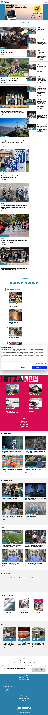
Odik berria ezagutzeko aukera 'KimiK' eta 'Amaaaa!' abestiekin (35, 499)
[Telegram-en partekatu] (26, 283)
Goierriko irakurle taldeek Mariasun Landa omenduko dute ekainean (14, 79)
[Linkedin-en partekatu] (33, 283)
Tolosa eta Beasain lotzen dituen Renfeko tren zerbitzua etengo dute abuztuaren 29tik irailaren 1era (9, 644)
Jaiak (10, 335)
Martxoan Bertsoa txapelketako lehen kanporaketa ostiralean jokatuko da (42, 116)
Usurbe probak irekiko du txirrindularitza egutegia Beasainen (14, 241)
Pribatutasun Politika (10, 668)
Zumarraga (6, 139)
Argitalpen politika (24, 695)
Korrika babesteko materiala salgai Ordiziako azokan (41, 68)
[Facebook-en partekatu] (11, 283)
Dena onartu (39, 367)
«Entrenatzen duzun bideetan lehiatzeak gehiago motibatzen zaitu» (12, 470)
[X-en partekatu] (14, 283)
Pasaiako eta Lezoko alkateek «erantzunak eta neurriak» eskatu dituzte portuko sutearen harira (38, 644)
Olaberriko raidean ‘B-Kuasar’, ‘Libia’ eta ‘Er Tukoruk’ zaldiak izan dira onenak (41, 91)
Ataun (38, 76)
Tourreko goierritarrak (30, 516)
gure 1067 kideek (9, 349)
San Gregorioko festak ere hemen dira (15, 338)
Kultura (30, 79)
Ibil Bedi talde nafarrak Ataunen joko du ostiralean (41, 79)
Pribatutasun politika (24, 698)
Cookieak (24, 700)
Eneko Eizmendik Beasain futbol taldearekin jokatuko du (11, 176)
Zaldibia (39, 99)
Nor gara (24, 428)
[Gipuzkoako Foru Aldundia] (24, 710)
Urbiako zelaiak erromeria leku (9, 498)
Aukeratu (23, 367)
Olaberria (39, 86)
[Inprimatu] (37, 283)
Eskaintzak (24, 424)
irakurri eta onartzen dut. (15, 668)
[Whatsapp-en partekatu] (29, 283)
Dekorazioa (9, 612)
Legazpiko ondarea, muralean (13, 323)
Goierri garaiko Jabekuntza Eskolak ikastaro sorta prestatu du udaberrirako (41, 42)
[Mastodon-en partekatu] (18, 283)
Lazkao (2, 203)
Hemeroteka (24, 426)
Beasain (2, 173)
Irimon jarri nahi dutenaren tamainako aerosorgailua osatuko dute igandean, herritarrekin (13, 142)
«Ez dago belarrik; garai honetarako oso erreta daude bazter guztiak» (35, 452)
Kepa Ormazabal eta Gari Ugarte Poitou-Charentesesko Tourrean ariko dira (35, 546)
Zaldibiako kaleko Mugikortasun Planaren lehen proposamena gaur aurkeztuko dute (42, 103)
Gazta (38, 612)
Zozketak (24, 423)
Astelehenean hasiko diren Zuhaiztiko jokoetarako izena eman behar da (41, 55)
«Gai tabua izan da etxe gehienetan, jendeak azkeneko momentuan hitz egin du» (35, 471)
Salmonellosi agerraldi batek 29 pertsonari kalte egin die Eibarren (24, 643)
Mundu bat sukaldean (7, 52)
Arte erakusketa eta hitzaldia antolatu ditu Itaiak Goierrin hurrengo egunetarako (42, 129)
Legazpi (38, 27)
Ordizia (2, 109)
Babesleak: (24, 705)
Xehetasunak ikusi (40, 363)
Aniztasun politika (24, 696)
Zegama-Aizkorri (24, 612)
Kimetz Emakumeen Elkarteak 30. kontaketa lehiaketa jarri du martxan (12, 111)
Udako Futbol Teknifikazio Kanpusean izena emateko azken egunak (11, 546)
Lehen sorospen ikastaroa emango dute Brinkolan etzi (42, 31)
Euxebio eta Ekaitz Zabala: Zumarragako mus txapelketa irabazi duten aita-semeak (12, 518)
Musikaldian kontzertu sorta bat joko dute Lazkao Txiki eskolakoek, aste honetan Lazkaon (14, 207)
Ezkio (38, 37)
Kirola (29, 91)
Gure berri (24, 421)
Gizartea (30, 33)
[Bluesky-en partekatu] (22, 283)
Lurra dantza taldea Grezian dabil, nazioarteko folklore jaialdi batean (15, 305)
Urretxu (2, 50)
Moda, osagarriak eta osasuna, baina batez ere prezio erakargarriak (14, 268)
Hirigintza (30, 103)
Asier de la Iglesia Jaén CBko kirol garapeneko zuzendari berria (10, 564)
